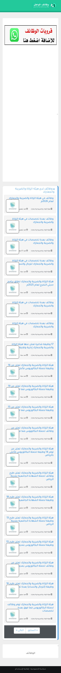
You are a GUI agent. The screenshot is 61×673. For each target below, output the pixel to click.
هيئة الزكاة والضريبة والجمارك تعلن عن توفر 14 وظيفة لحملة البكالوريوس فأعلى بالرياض (32, 452)
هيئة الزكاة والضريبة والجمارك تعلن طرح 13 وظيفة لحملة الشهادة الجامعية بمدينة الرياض (30, 521)
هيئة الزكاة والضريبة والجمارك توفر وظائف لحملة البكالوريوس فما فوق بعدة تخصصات (30, 607)
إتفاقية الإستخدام (22, 669)
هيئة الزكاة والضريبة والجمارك (40, 209)
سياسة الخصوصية (38, 669)
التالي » (20, 630)
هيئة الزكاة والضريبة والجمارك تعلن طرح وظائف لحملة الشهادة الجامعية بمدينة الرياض (31, 476)
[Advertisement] (30, 82)
